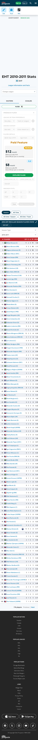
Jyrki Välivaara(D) (12, 380)
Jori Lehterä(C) (11, 341)
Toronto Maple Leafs (19, 679)
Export (5, 225)
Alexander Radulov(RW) (14, 286)
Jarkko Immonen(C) (13, 424)
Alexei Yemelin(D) (12, 533)
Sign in (25, 3)
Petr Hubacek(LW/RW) (13, 601)
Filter (17, 106)
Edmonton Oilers (19, 671)
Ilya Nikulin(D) (11, 485)
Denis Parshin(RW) (12, 500)
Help (19, 693)
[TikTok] (33, 725)
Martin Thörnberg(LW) (14, 265)
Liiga (19, 653)
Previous (26, 607)
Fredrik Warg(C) (11, 503)
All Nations (19, 634)
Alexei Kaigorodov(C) (13, 261)
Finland (19, 628)
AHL (19, 651)
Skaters (9, 101)
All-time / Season (9, 217)
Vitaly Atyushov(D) (12, 359)
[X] (12, 725)
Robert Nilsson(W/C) (13, 254)
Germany (19, 631)
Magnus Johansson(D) (13, 250)
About (19, 690)
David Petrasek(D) (12, 366)
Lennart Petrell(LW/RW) (14, 590)
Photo (19, 698)
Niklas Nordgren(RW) (13, 344)
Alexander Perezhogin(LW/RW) (16, 580)
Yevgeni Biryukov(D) (13, 409)
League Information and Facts (19, 85)
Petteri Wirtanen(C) (13, 453)
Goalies (28, 101)
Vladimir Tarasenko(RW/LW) (15, 554)
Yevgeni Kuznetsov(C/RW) (15, 348)
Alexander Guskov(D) (13, 406)
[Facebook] (5, 725)
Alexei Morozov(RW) (13, 246)
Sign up (18, 3)
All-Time (16, 212)
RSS (19, 704)
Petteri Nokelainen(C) (13, 572)
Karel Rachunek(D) (12, 518)
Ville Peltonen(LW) (12, 562)
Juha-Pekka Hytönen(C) (14, 511)
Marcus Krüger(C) (12, 474)
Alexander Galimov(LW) (14, 431)
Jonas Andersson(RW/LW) (14, 337)
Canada (19, 623)
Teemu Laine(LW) (12, 355)
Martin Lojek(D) (11, 482)
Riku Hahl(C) (11, 551)
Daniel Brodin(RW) (12, 460)
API (19, 701)
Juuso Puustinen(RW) (13, 594)
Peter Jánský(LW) (12, 569)
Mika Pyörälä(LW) (12, 464)
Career (19, 709)
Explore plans (19, 175)
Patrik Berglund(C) (12, 398)
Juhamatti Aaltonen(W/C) (14, 362)
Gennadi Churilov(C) (13, 297)
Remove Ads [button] (25, 18)
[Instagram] (19, 725)
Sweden (19, 620)
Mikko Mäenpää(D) (12, 384)
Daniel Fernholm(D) (13, 330)
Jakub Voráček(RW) (12, 373)
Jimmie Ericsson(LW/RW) (14, 478)
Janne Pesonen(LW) (13, 583)
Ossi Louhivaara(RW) (13, 587)
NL (19, 656)
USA (19, 626)
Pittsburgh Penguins (19, 676)
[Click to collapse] (36, 222)
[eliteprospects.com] (6, 3)
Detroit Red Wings (19, 668)
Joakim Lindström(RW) (13, 326)
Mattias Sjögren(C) (12, 301)
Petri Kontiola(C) (12, 290)
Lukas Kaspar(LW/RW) (13, 514)
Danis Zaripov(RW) (12, 257)
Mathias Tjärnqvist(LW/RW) (15, 543)
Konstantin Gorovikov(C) (14, 525)
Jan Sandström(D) (12, 540)
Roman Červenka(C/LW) (14, 275)
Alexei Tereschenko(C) (14, 377)
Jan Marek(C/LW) (12, 283)
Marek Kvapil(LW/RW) (13, 427)
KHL (19, 645)
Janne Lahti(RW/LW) (13, 293)
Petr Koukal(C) (11, 522)
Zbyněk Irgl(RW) (12, 493)
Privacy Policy (19, 696)
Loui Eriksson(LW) (12, 438)
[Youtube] (26, 725)
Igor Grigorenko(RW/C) (14, 449)
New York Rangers (19, 673)
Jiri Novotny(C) (11, 395)
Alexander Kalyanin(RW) (14, 351)
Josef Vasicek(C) (11, 598)
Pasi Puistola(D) (11, 467)
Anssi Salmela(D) (12, 536)
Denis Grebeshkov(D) (13, 319)
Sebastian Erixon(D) (13, 322)
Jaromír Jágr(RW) (12, 279)
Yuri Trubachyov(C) (12, 445)
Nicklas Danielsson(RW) (14, 558)
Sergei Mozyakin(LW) (13, 315)
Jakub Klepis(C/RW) (13, 312)
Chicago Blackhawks (19, 665)
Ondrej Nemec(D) (12, 435)
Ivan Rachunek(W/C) (13, 471)
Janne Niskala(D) (12, 391)
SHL (19, 648)
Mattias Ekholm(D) (12, 529)
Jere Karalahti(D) (12, 402)
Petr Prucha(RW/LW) (13, 456)
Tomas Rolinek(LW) (13, 308)
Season (6, 212)
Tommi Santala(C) (12, 576)
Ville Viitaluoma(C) (12, 496)
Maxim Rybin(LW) (12, 417)
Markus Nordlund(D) (13, 565)
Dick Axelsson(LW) (12, 268)
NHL (19, 643)
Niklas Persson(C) (12, 243)
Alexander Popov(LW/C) (14, 442)
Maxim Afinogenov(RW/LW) (15, 333)
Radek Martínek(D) (12, 420)
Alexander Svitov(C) (13, 547)
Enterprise (19, 706)
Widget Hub (19, 688)
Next (33, 607)
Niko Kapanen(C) (12, 507)
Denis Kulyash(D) (12, 489)
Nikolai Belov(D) (11, 304)
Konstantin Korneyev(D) (14, 413)
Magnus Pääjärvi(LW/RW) (14, 369)
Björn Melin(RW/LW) (13, 272)
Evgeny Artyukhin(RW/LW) (15, 388)
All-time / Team (25, 217)
